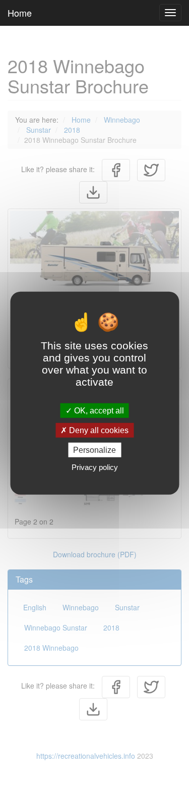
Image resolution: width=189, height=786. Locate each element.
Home (20, 12)
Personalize (94, 450)
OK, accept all (98, 410)
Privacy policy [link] (95, 467)
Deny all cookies (98, 430)
